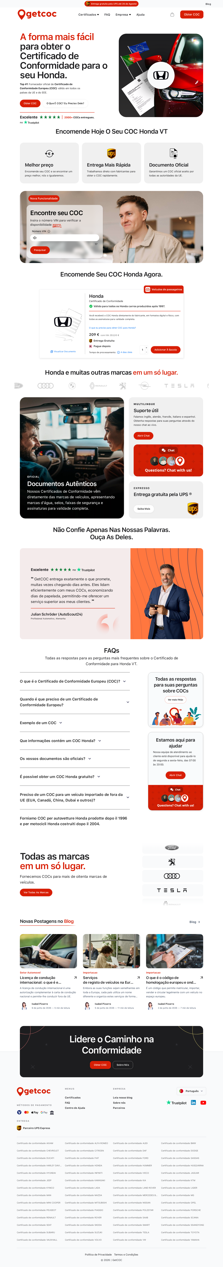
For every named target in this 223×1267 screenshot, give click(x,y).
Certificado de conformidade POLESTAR (133, 1210)
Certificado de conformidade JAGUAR (180, 1173)
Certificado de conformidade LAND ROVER (134, 1188)
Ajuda (140, 14)
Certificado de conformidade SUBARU (36, 1232)
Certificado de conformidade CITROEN (84, 1150)
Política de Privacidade (98, 1254)
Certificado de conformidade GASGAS (180, 1158)
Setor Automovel (30, 972)
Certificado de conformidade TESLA (131, 1232)
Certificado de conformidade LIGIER (179, 1188)
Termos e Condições (126, 1254)
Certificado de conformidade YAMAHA (180, 1240)
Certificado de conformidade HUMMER (132, 1165)
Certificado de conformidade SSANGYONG (182, 1225)
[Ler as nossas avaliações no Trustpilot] (176, 1102)
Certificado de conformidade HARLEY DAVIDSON (39, 1165)
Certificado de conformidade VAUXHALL (37, 1240)
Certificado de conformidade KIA (129, 1180)
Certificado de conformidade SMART (131, 1225)
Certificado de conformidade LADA (82, 1188)
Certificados (73, 1097)
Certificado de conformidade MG (177, 1195)
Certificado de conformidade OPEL (178, 1202)
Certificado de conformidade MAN (34, 1195)
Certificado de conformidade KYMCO (35, 1188)
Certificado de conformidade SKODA (83, 1225)
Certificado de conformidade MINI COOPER (39, 1202)
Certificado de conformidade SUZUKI (83, 1232)
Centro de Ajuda (75, 1107)
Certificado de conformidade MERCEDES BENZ (135, 1195)
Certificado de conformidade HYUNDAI (36, 1173)
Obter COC (192, 14)
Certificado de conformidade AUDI (130, 1143)
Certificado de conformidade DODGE (179, 1150)
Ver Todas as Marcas (36, 892)
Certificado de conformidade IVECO (131, 1173)
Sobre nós (119, 1102)
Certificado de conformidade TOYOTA (180, 1232)
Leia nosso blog (122, 1097)
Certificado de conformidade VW (129, 1240)
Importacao (90, 972)
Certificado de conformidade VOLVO (83, 1240)
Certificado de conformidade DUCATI (35, 1158)
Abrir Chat (143, 435)
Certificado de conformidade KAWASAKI (85, 1180)
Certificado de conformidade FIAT (82, 1158)
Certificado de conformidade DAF (130, 1150)
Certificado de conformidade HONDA (83, 1165)
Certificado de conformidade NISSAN (131, 1202)
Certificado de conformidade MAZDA (83, 1195)
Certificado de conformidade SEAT (34, 1225)
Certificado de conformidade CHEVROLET (38, 1150)
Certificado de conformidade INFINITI (84, 1173)
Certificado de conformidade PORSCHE (181, 1210)
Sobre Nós (123, 1064)
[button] (75, 681)
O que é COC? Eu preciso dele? (65, 103)
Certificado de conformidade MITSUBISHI (86, 1202)
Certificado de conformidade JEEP (34, 1180)
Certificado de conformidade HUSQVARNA (182, 1165)
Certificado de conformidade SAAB (130, 1217)
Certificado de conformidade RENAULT (36, 1217)
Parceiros (119, 1107)
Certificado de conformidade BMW (178, 1143)
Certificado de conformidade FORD (130, 1158)
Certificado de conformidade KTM (178, 1180)
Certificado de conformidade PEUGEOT (36, 1210)
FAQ (107, 14)
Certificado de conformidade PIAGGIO (84, 1210)
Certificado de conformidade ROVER (83, 1217)
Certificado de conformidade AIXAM (35, 1143)
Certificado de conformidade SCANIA (179, 1217)
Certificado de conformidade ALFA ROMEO (86, 1143)
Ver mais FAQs (175, 699)
